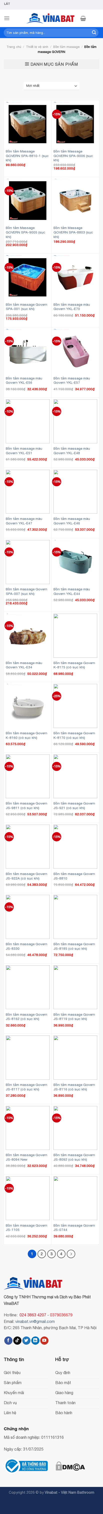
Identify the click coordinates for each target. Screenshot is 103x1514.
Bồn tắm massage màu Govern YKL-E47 (24, 521)
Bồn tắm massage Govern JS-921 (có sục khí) (74, 805)
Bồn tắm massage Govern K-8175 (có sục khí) (74, 665)
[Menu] (7, 18)
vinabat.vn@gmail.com (35, 1321)
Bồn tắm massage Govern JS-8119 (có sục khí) (74, 1016)
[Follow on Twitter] (26, 1340)
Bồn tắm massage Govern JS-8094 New (26, 1157)
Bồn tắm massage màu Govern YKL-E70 (72, 306)
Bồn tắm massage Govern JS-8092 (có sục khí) (74, 1157)
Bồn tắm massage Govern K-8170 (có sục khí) (74, 735)
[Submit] (94, 32)
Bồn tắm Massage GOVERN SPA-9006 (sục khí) (73, 155)
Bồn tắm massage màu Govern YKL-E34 (24, 665)
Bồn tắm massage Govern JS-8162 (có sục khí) (26, 1016)
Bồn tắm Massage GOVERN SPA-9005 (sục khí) (25, 232)
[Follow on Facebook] (8, 1340)
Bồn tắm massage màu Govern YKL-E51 (24, 450)
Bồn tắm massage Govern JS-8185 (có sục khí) (74, 946)
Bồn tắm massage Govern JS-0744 (74, 1227)
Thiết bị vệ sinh (37, 47)
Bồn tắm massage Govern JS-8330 (26, 946)
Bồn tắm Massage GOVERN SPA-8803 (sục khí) (73, 232)
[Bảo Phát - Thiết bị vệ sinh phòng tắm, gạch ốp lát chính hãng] (51, 18)
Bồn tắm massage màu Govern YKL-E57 (72, 380)
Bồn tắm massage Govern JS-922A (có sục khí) (26, 876)
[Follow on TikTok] (17, 1340)
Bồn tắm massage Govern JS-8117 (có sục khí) (26, 1087)
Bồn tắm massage (66, 47)
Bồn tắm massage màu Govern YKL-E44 (72, 591)
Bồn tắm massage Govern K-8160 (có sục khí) (26, 735)
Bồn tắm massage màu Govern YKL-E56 (24, 380)
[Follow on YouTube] (44, 1340)
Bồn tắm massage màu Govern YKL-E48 (72, 450)
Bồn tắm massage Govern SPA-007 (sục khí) (26, 591)
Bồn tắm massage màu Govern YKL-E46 (72, 521)
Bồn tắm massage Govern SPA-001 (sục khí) (26, 306)
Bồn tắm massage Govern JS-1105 (26, 1227)
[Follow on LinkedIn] (35, 1340)
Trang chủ (13, 47)
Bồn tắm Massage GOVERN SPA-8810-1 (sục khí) (27, 155)
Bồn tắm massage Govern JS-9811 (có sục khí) (26, 805)
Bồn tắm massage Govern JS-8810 (74, 876)
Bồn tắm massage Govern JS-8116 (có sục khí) (74, 1087)
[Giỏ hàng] (83, 18)
